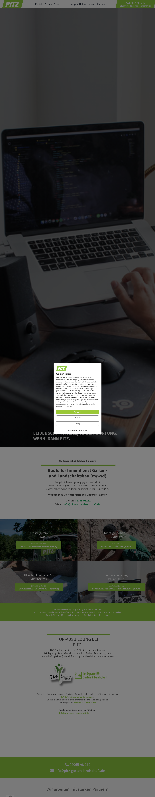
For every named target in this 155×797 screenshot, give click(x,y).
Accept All (77, 412)
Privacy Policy (72, 430)
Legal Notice (83, 430)
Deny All (78, 418)
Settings (77, 424)
